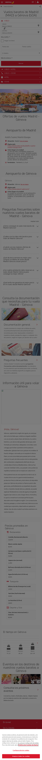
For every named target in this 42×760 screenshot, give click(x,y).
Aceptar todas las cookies (21, 756)
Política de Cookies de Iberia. (28, 745)
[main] (21, 744)
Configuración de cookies (21, 750)
